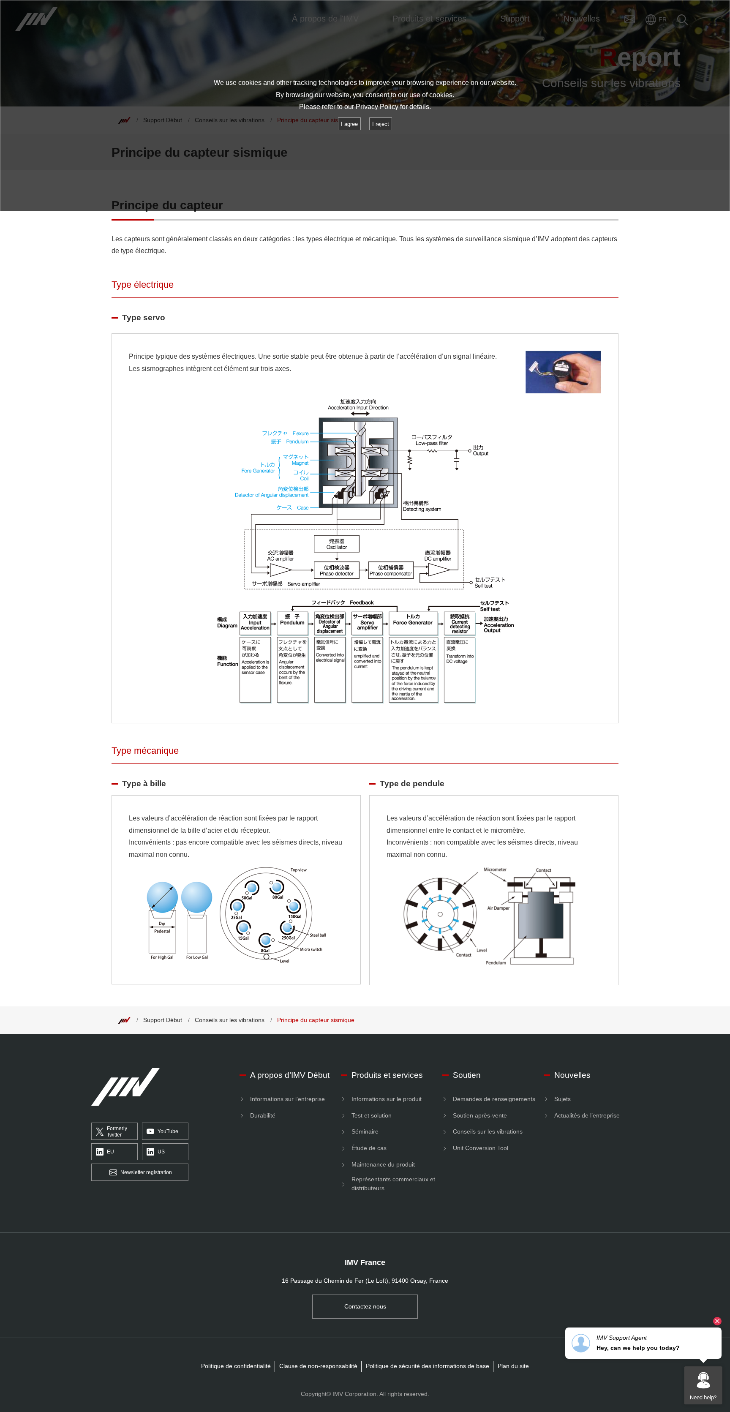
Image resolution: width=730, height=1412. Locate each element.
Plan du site (513, 1366)
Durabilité (262, 1115)
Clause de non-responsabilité (318, 1366)
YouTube (168, 1131)
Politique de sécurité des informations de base (427, 1366)
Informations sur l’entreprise (287, 1099)
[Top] (124, 1020)
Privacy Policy (377, 106)
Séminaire (365, 1131)
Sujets (562, 1099)
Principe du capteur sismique (315, 1020)
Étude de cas (369, 1148)
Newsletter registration (146, 1172)
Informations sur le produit (386, 1099)
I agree (349, 124)
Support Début (162, 1020)
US (161, 1152)
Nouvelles (572, 1075)
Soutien (467, 1075)
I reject (380, 124)
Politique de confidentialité (236, 1366)
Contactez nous (365, 1306)
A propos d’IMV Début (290, 1075)
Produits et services (387, 1075)
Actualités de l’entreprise (587, 1115)
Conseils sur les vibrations (229, 1020)
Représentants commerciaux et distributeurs (393, 1183)
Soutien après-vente (480, 1115)
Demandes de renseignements (494, 1099)
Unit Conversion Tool (480, 1148)
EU (110, 1152)
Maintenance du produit (383, 1164)
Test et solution (371, 1115)
